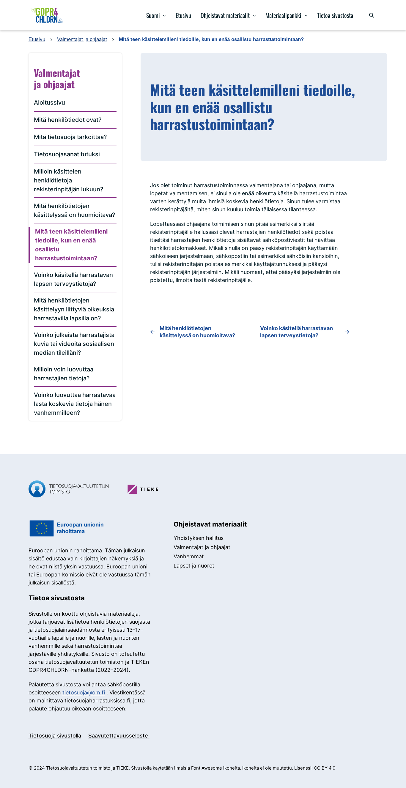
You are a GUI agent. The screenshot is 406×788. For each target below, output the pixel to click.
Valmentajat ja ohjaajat (82, 39)
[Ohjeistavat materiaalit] (254, 15)
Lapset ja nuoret (194, 565)
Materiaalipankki (283, 15)
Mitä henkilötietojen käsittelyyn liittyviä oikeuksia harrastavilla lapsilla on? (74, 309)
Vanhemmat (189, 556)
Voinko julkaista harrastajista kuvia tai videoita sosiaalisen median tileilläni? (74, 343)
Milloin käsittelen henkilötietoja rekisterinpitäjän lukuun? (68, 180)
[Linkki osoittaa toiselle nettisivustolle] (68, 489)
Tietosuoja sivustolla (55, 735)
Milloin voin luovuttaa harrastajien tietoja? (63, 374)
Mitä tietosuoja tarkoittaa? (70, 137)
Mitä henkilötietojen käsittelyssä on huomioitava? (74, 210)
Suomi (153, 15)
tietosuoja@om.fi (83, 692)
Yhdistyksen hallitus (199, 538)
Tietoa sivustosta (335, 15)
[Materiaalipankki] (306, 15)
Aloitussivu (49, 102)
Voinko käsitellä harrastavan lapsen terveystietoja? (73, 279)
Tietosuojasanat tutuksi (67, 154)
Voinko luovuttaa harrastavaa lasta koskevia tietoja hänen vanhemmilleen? (75, 403)
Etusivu (183, 15)
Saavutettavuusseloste (119, 735)
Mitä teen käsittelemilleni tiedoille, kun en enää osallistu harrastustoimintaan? (71, 245)
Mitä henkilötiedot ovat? (68, 119)
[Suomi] (164, 15)
